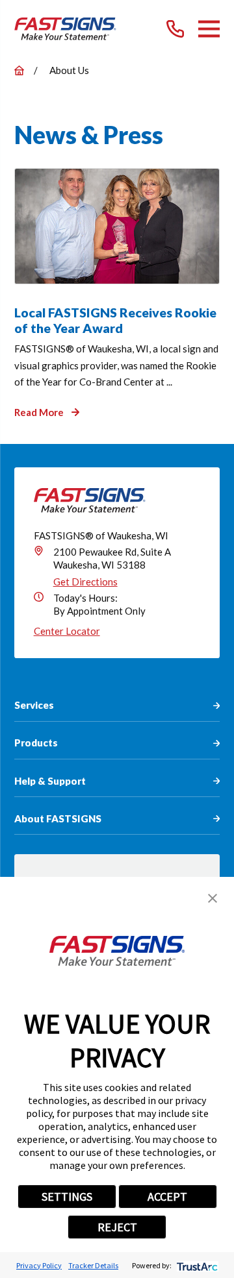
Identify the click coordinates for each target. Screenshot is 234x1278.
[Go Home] (19, 70)
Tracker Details (93, 1265)
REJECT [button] (117, 1227)
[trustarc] (196, 1265)
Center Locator (67, 631)
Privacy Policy (39, 1265)
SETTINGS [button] (67, 1196)
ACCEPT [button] (167, 1196)
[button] (213, 898)
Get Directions (85, 581)
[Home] (65, 29)
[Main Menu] (209, 29)
